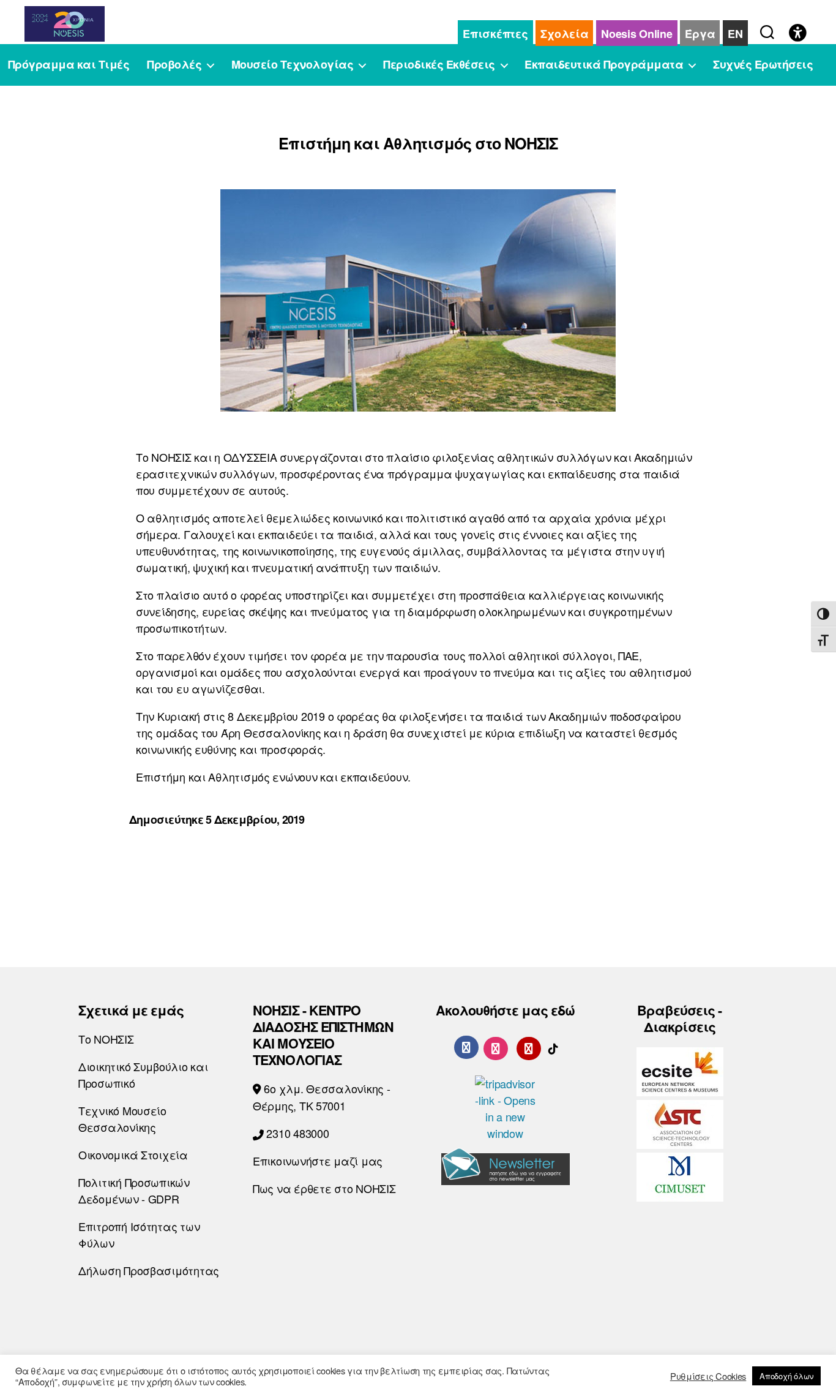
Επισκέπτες (495, 34)
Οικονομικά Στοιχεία (133, 1154)
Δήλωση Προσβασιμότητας (148, 1270)
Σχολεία (564, 34)
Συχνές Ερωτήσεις (763, 65)
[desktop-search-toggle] (767, 29)
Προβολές (174, 65)
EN (735, 34)
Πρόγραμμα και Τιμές (69, 65)
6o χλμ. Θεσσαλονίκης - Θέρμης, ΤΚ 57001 (321, 1096)
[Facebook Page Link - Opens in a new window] (466, 1047)
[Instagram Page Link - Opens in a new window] (495, 1047)
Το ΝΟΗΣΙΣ (106, 1039)
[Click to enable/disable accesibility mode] (798, 34)
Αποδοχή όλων (786, 1376)
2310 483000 (296, 1133)
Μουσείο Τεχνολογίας (292, 65)
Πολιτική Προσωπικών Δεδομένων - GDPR (134, 1190)
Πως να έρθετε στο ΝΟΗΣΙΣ (324, 1188)
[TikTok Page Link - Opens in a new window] (553, 1047)
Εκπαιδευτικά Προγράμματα (603, 65)
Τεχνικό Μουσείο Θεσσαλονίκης (122, 1118)
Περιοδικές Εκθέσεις (439, 65)
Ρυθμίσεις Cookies (708, 1376)
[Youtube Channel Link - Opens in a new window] (528, 1047)
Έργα (700, 34)
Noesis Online (637, 34)
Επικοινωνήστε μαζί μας (318, 1161)
